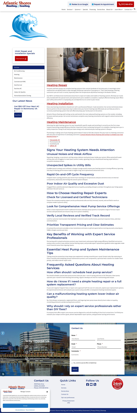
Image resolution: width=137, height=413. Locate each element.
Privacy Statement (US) (68, 402)
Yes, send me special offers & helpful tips (84, 363)
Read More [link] (18, 115)
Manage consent (3, 374)
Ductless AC (18, 88)
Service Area (101, 9)
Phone (100, 344)
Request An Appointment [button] (104, 4)
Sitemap (103, 410)
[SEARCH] (134, 8)
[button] (47, 392)
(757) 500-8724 (126, 4)
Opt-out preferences (20, 409)
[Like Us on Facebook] (87, 385)
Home (64, 9)
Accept (25, 406)
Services (69, 9)
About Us (109, 9)
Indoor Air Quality (19, 92)
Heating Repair (57, 85)
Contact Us (128, 9)
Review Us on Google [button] (79, 4)
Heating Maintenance (61, 122)
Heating (16, 74)
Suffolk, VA (53, 146)
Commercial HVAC (20, 81)
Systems (77, 9)
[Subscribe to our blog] (95, 385)
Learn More (118, 9)
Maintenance (18, 78)
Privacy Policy (95, 410)
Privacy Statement (30, 409)
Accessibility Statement (82, 410)
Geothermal (18, 85)
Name (74, 335)
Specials (85, 9)
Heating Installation (60, 103)
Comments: (76, 351)
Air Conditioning (19, 71)
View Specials (20, 58)
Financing (92, 9)
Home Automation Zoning (22, 95)
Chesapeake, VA (55, 140)
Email (74, 344)
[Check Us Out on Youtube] (91, 385)
